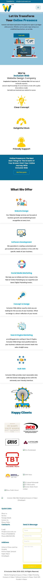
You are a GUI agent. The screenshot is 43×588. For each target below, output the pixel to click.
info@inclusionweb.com (23, 1)
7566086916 (10, 1)
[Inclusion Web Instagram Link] (3, 1)
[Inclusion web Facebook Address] (2, 1)
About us (4, 513)
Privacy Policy (6, 522)
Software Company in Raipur (24, 577)
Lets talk (21, 35)
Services (4, 515)
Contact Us (5, 520)
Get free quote (21, 172)
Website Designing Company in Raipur (15, 575)
